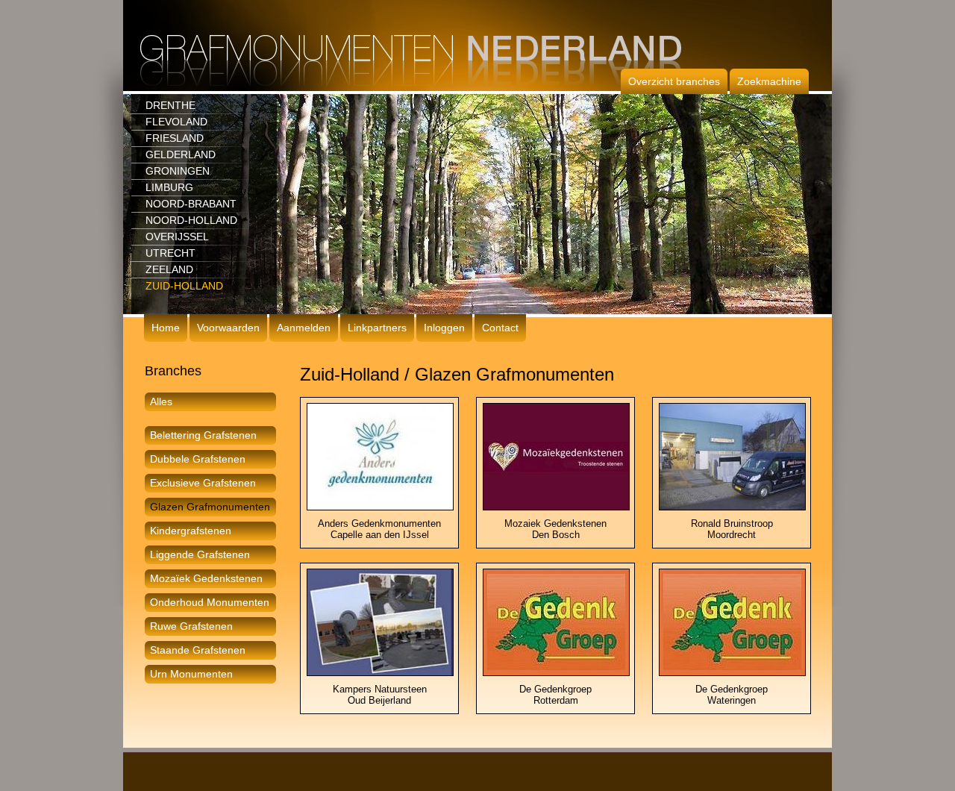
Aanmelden (304, 328)
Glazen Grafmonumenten (210, 507)
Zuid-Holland (184, 286)
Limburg (169, 187)
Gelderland (180, 154)
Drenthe (170, 105)
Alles (161, 401)
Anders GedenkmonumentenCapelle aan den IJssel (379, 529)
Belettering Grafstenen (203, 435)
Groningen (177, 171)
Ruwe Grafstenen (191, 626)
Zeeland (169, 269)
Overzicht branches (674, 81)
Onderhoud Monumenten (209, 602)
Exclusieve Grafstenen (203, 483)
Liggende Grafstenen (200, 554)
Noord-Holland (191, 220)
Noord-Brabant (191, 204)
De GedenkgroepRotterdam (555, 695)
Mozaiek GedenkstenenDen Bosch (555, 529)
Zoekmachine (769, 81)
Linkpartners (377, 328)
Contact (500, 328)
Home (165, 328)
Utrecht (170, 253)
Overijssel (177, 237)
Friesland (174, 138)
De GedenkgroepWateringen (731, 695)
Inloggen (444, 328)
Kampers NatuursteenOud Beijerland (380, 695)
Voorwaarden (228, 328)
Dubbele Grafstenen (197, 459)
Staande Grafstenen (197, 650)
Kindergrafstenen (190, 531)
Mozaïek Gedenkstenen (206, 578)
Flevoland (176, 122)
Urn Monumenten (191, 674)
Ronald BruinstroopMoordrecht (732, 529)
